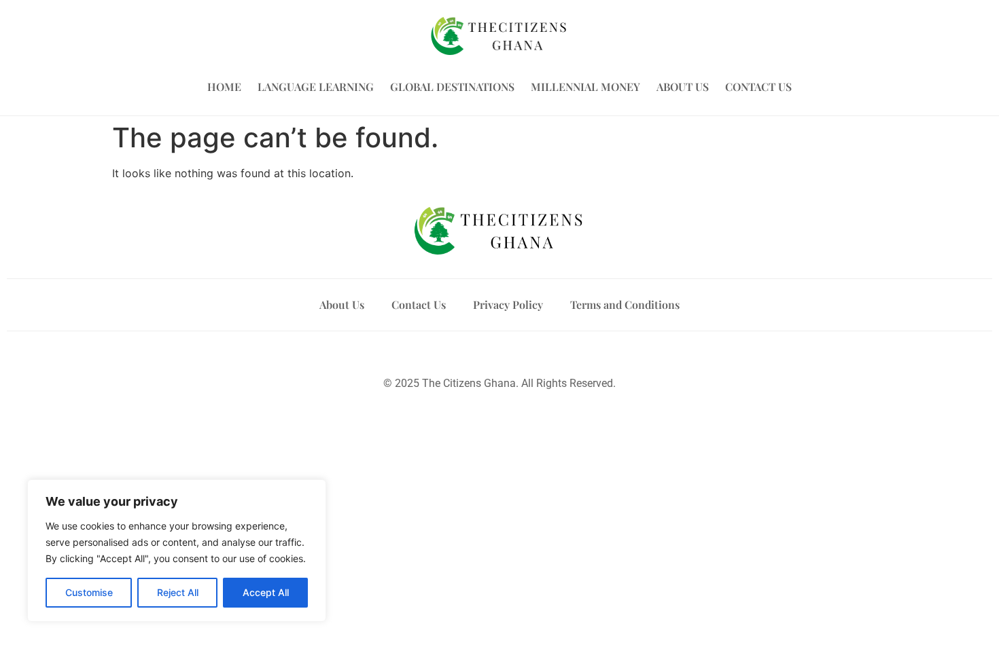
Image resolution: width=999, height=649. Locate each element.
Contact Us (758, 86)
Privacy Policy (508, 304)
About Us (682, 86)
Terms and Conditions (625, 304)
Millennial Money (585, 86)
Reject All (177, 592)
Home (224, 86)
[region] (176, 550)
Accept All (266, 592)
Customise (89, 592)
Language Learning (316, 86)
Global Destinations (452, 86)
